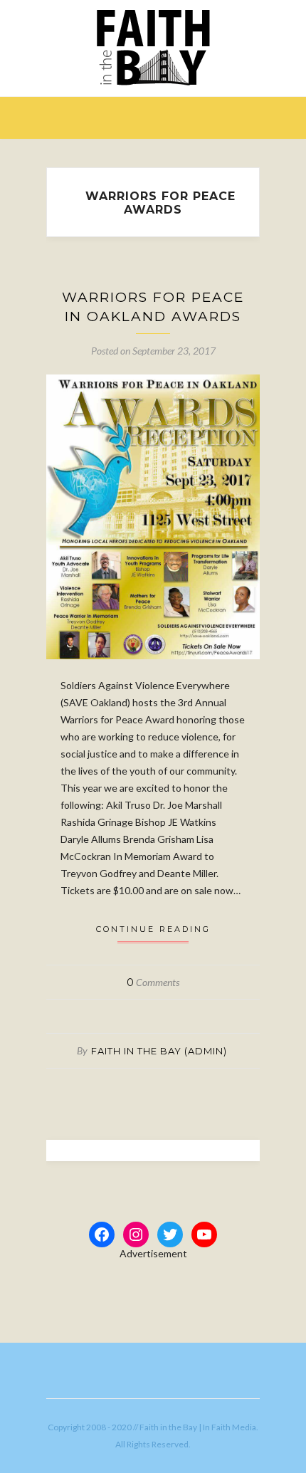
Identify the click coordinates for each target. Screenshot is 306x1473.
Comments (153, 982)
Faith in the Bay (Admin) (159, 1051)
